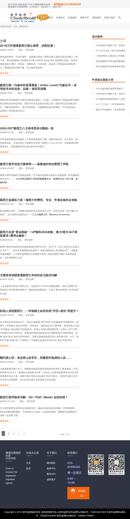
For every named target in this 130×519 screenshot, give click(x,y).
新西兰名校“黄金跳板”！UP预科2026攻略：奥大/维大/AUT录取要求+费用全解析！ (39, 234)
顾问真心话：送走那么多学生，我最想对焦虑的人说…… (35, 358)
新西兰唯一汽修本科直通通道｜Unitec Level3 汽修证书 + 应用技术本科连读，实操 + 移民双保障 (38, 87)
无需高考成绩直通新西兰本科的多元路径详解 (28, 275)
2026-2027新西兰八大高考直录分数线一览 (27, 128)
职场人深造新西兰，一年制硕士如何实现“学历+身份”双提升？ (39, 311)
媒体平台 (51, 468)
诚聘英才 (51, 479)
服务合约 (51, 473)
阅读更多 (4, 73)
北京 (28, 462)
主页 (15, 26)
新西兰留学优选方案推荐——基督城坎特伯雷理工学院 (34, 164)
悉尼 (28, 468)
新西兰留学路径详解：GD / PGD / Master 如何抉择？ (34, 397)
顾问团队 (51, 462)
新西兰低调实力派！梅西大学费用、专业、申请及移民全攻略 (38, 200)
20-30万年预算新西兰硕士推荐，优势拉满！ (28, 45)
